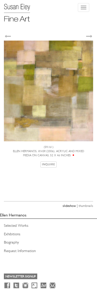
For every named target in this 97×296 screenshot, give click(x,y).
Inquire (48, 164)
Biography (11, 242)
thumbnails (86, 206)
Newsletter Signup (20, 276)
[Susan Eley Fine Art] (19, 11)
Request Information (20, 250)
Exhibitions (12, 234)
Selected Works (16, 225)
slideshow (69, 206)
